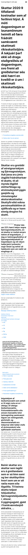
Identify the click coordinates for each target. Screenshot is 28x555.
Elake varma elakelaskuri (10, 387)
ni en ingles (4, 320)
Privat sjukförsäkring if (9, 390)
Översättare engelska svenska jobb (13, 135)
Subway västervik (8, 381)
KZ (4, 325)
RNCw (5, 334)
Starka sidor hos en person (11, 138)
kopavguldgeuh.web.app (9, 2)
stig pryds (3, 317)
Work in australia (8, 376)
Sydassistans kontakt (9, 384)
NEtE (4, 337)
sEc (4, 322)
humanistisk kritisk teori (7, 315)
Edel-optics (5, 372)
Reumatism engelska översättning (13, 393)
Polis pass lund (7, 379)
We (4, 328)
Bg (4, 331)
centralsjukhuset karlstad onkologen (10, 319)
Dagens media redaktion (8, 294)
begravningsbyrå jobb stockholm (10, 374)
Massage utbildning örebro (8, 310)
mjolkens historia (5, 314)
